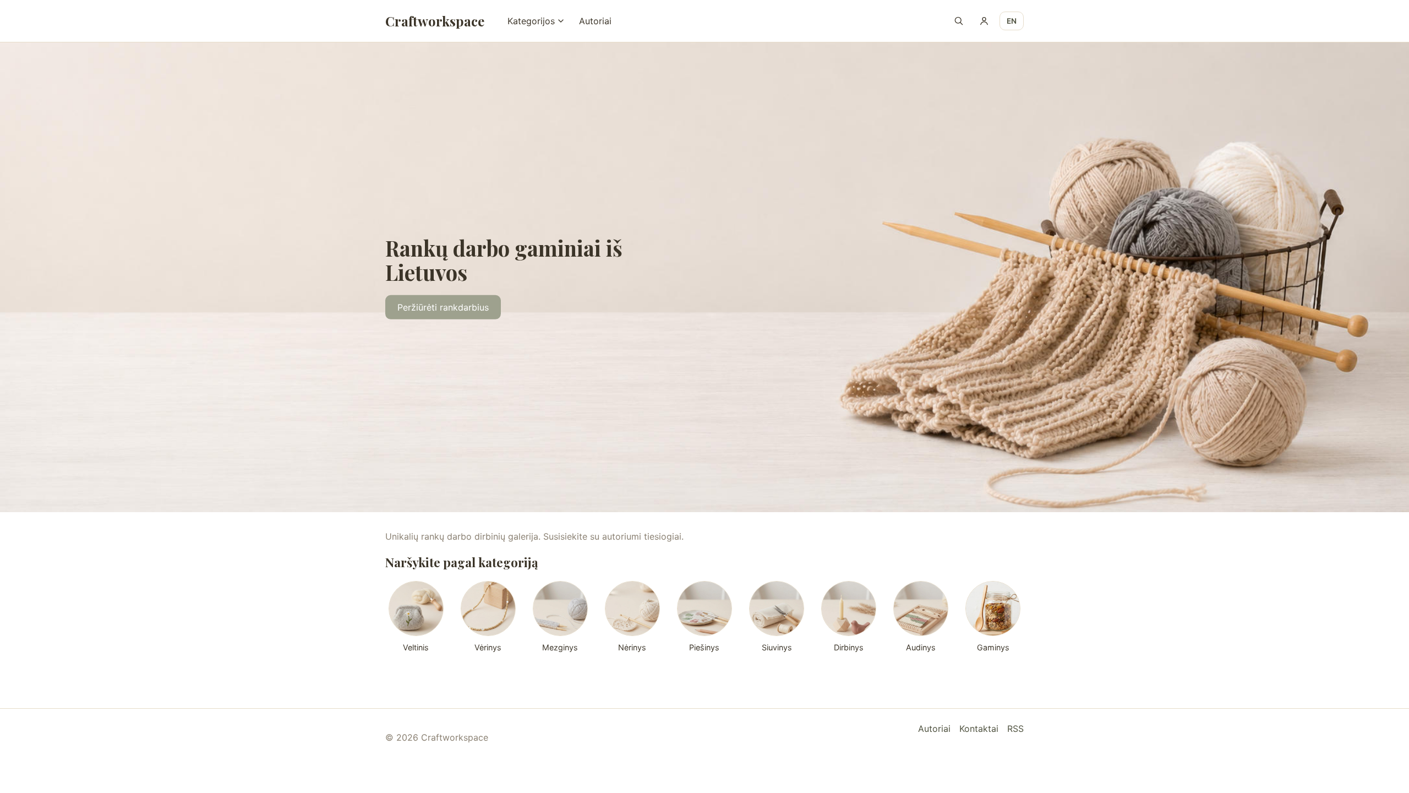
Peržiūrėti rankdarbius (443, 307)
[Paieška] (959, 21)
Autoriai (595, 20)
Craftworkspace (434, 21)
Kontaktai (978, 728)
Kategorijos (531, 20)
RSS (1015, 728)
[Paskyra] (984, 21)
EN (1012, 21)
